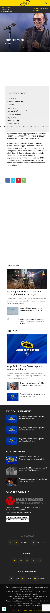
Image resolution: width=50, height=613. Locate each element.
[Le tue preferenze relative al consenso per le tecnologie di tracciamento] (4, 609)
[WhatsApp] (24, 180)
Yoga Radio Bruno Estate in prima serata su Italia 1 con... (25, 368)
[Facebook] (7, 180)
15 (26, 126)
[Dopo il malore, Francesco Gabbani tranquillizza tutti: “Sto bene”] (12, 386)
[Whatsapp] (16, 542)
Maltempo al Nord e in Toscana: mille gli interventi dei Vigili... (24, 293)
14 (24, 126)
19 (35, 126)
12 (19, 126)
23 (45, 126)
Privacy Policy (16, 610)
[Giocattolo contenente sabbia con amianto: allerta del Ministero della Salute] (12, 322)
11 (16, 126)
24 (47, 126)
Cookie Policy (27, 610)
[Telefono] (34, 542)
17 (31, 126)
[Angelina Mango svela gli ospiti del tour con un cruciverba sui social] (11, 482)
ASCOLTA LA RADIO (42, 8)
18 (33, 126)
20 (38, 126)
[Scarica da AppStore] (11, 578)
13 (21, 126)
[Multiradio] (25, 505)
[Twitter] (13, 180)
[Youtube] (39, 560)
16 (28, 126)
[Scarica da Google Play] (22, 578)
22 (43, 126)
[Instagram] (20, 560)
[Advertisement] (27, 69)
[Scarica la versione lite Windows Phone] (35, 578)
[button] (46, 3)
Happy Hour (5, 9)
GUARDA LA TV (40, 10)
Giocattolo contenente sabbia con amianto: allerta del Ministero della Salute (32, 321)
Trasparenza (38, 610)
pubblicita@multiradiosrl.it (21, 512)
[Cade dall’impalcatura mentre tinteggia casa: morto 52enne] (12, 311)
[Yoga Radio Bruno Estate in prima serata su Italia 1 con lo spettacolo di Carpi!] (27, 348)
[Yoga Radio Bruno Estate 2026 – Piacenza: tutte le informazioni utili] (11, 460)
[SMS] (10, 542)
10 (14, 126)
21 (40, 126)
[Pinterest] (18, 180)
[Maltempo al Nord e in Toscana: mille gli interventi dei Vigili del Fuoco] (27, 279)
